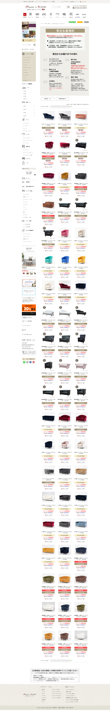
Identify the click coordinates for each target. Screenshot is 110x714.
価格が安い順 (79, 104)
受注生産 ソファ (47, 98)
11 (69, 106)
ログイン (86, 22)
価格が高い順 (85, 104)
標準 (72, 104)
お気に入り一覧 (72, 22)
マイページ (80, 22)
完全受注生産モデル (62, 98)
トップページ (42, 23)
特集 (46, 23)
